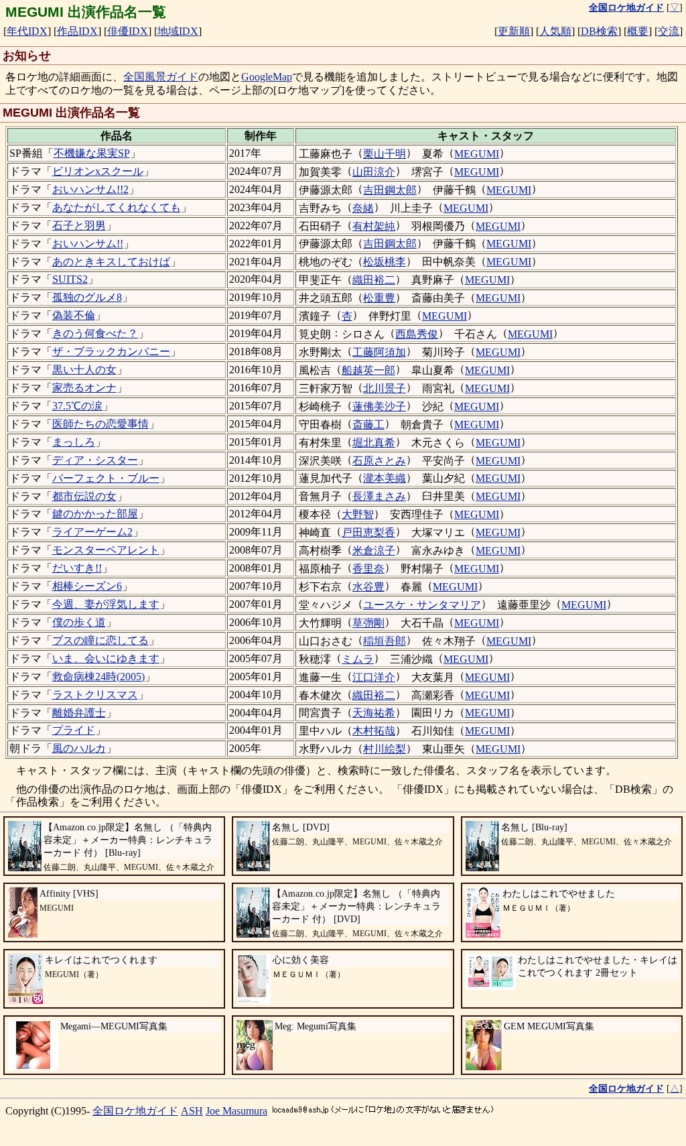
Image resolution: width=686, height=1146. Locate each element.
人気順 (555, 31)
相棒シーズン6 (87, 586)
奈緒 (363, 208)
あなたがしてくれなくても (116, 207)
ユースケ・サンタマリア (422, 605)
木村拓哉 (373, 731)
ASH (192, 1111)
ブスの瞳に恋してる (100, 640)
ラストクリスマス (95, 694)
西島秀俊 (416, 334)
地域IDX (177, 31)
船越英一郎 (368, 370)
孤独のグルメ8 (87, 297)
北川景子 (384, 388)
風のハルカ (79, 748)
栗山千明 (384, 154)
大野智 (358, 514)
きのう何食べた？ (95, 333)
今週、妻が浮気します (105, 604)
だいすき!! (77, 568)
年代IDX (27, 31)
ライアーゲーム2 (92, 531)
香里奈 (368, 568)
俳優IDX (127, 31)
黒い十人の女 (84, 369)
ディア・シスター (95, 460)
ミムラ (358, 659)
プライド (73, 730)
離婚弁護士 (79, 712)
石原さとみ (379, 460)
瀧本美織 (384, 478)
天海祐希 (373, 712)
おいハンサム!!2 (90, 189)
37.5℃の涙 (77, 405)
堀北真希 (373, 442)
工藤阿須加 (379, 352)
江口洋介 (373, 677)
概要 (637, 31)
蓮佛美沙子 (379, 406)
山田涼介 (373, 172)
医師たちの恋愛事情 (100, 424)
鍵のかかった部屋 (95, 513)
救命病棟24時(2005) (98, 676)
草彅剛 (368, 623)
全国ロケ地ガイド (135, 1111)
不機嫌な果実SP (92, 153)
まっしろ (73, 442)
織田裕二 (373, 279)
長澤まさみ (379, 496)
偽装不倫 (73, 315)
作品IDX (77, 31)
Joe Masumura (236, 1111)
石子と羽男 (79, 225)
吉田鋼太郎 (390, 190)
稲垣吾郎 (384, 641)
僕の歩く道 (79, 622)
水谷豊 (368, 586)
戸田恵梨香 (368, 532)
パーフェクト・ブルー (105, 478)
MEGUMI (476, 154)
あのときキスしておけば (111, 261)
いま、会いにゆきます (105, 658)
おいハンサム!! (87, 243)
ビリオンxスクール (97, 171)
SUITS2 (70, 279)
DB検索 (599, 31)
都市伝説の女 (84, 496)
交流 (668, 31)
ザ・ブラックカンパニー (111, 351)
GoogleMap (266, 76)
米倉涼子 (373, 550)
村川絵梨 (384, 749)
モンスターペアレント (105, 550)
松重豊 (379, 298)
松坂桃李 (384, 261)
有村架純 (373, 226)
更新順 (514, 31)
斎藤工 (368, 424)
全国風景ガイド (160, 76)
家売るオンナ (84, 387)
